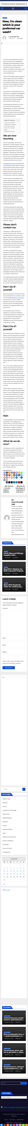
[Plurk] (4, 477)
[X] (7, 473)
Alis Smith (15, 557)
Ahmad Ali (18, 1022)
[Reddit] (9, 473)
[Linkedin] (12, 473)
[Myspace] (14, 475)
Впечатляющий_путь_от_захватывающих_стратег (14, 1036)
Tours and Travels (7, 848)
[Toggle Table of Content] (17, 120)
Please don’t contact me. (10, 124)
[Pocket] (12, 477)
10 (4, 871)
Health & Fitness (9, 1122)
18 (7, 874)
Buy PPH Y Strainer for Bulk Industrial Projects (13, 570)
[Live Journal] (19, 477)
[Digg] (17, 477)
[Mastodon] (17, 473)
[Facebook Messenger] (21, 475)
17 (4, 874)
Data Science (6, 814)
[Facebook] (4, 473)
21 (17, 874)
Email (4, 645)
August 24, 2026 (9, 1022)
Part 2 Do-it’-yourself (9, 127)
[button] (23, 8)
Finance (5, 825)
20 (14, 874)
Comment (5, 608)
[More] (7, 480)
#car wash (20, 38)
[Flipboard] (9, 475)
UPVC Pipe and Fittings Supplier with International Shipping (13, 555)
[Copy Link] (12, 475)
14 (17, 871)
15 (20, 871)
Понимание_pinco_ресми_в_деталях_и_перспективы (14, 1052)
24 (4, 877)
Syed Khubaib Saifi (14, 36)
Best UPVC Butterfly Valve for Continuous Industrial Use (12, 587)
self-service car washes (18, 297)
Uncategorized (6, 852)
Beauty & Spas (6, 799)
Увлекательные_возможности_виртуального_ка (14, 1020)
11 (7, 871)
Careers (5, 806)
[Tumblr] (19, 475)
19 (10, 874)
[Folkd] (17, 475)
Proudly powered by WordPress (9, 1114)
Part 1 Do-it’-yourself (9, 126)
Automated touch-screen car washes (12, 163)
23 (23, 874)
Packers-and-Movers (8, 840)
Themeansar (13, 1116)
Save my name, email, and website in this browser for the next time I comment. (13, 662)
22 (20, 874)
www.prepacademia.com (17, 534)
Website (5, 652)
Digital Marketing (7, 818)
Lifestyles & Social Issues (9, 837)
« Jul (4, 884)
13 (14, 871)
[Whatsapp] (21, 473)
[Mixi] (9, 477)
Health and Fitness (7, 829)
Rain (6, 129)
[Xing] (7, 475)
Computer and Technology (9, 810)
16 (23, 871)
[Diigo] (7, 477)
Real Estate (6, 844)
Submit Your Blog (18, 1122)
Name (4, 638)
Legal (4, 833)
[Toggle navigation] (13, 8)
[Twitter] (14, 477)
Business (6, 551)
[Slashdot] (21, 477)
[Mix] (19, 473)
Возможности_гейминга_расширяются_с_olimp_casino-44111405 (14, 1068)
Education (5, 821)
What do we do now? (10, 131)
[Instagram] (4, 475)
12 (10, 871)
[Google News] (4, 480)
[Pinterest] (14, 473)
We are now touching (10, 122)
